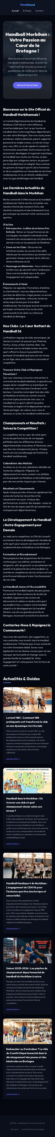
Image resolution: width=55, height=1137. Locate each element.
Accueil (15, 10)
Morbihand (27, 4)
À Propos (27, 10)
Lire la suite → (13, 759)
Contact (39, 10)
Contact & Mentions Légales (32, 1129)
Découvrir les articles (27, 85)
